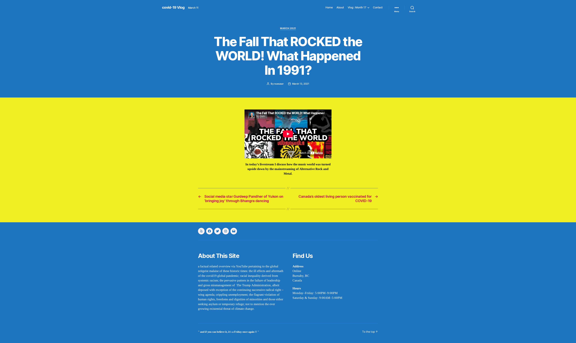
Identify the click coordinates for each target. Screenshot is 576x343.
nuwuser (279, 83)
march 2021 (288, 28)
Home (329, 7)
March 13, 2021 (300, 83)
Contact (378, 7)
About (340, 7)
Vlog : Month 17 (357, 7)
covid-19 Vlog (173, 7)
